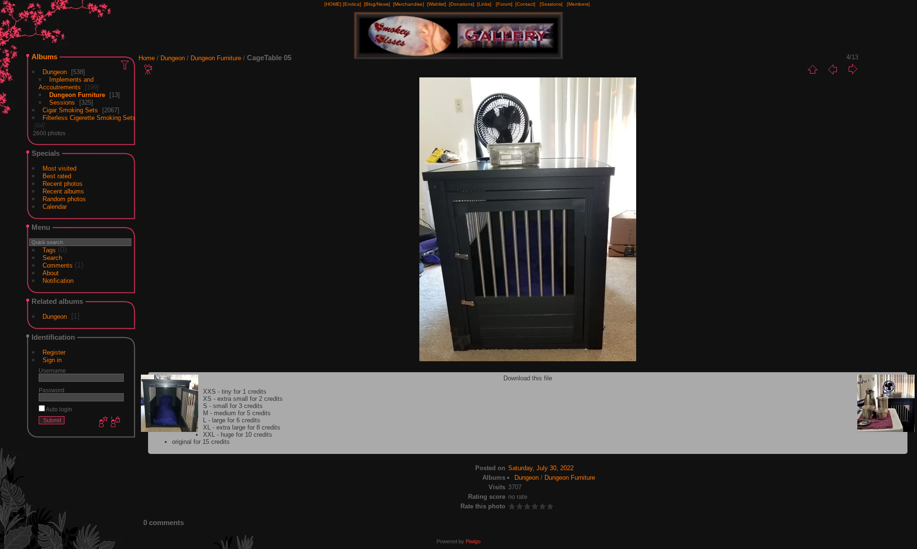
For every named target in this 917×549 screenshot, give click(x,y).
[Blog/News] (377, 4)
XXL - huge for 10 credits (237, 434)
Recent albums (63, 191)
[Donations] (461, 4)
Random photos (64, 199)
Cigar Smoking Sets (70, 110)
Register (54, 352)
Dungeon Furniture (77, 94)
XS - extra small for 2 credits (243, 398)
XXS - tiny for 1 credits (235, 391)
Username (52, 370)
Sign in (52, 360)
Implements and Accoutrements (66, 83)
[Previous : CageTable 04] (832, 69)
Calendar (55, 206)
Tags (49, 250)
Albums (44, 57)
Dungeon (55, 71)
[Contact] (525, 4)
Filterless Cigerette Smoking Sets (89, 117)
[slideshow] (149, 69)
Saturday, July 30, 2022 (541, 468)
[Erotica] (352, 4)
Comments (58, 265)
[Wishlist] (436, 4)
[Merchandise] (408, 4)
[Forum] (504, 4)
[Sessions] (551, 4)
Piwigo (473, 541)
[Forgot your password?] (114, 422)
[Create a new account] (102, 422)
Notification (58, 280)
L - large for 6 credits (231, 420)
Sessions (62, 102)
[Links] (484, 4)
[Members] (578, 4)
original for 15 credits (201, 441)
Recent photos (63, 183)
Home (147, 58)
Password (51, 390)
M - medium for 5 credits (237, 413)
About (51, 273)
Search (52, 257)
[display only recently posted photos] (125, 64)
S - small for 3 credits (233, 405)
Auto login (58, 409)
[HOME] (332, 4)
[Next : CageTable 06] (852, 69)
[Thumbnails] (812, 69)
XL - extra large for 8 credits (241, 427)
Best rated (57, 176)
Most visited (59, 168)
